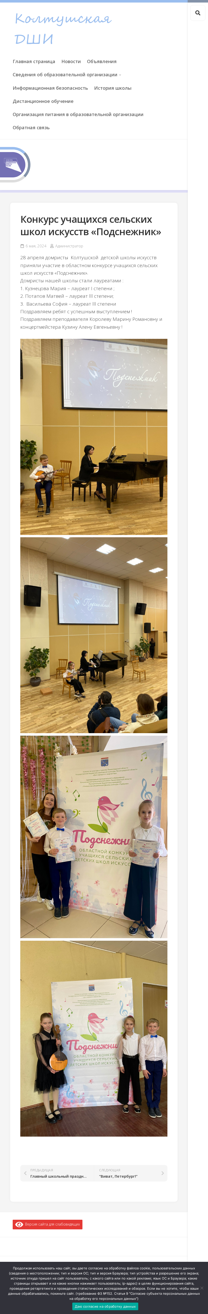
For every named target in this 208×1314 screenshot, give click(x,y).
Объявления (102, 61)
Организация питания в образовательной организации (78, 114)
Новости (71, 61)
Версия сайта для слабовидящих (51, 1224)
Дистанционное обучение (43, 101)
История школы (112, 88)
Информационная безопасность (50, 88)
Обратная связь (31, 127)
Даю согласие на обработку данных (105, 1306)
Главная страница (34, 61)
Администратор (69, 245)
